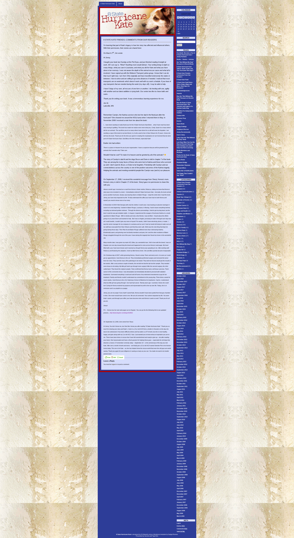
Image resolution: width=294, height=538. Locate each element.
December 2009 (182, 439)
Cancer (179, 203)
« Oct (178, 33)
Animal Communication (184, 191)
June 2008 (180, 483)
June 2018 (180, 279)
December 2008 (182, 466)
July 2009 (180, 447)
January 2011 (181, 406)
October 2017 (181, 284)
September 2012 (182, 370)
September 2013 (182, 348)
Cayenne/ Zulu (181, 208)
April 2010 (180, 430)
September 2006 (182, 508)
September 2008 (182, 475)
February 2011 (181, 403)
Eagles (179, 219)
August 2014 (181, 326)
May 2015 (180, 312)
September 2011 (182, 386)
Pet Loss (179, 247)
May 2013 (180, 356)
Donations (180, 216)
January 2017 (181, 292)
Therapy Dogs (181, 260)
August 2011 (181, 389)
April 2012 (180, 375)
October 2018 (181, 276)
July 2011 (180, 392)
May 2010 (180, 428)
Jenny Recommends (183, 132)
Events (179, 121)
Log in (179, 523)
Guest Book (180, 124)
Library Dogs (181, 230)
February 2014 (181, 337)
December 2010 (182, 408)
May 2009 (180, 452)
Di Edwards (144, 534)
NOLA (179, 241)
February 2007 (181, 499)
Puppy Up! (180, 249)
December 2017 (182, 281)
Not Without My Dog (183, 244)
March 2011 (180, 400)
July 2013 (180, 350)
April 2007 (180, 497)
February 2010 (181, 433)
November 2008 (182, 469)
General (179, 225)
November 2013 (182, 342)
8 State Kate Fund (182, 79)
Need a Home (181, 236)
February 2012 (181, 378)
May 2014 (180, 331)
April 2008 (180, 488)
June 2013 (180, 353)
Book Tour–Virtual (182, 197)
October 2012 (181, 367)
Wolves (179, 269)
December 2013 (182, 339)
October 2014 (181, 323)
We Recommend (182, 266)
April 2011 (180, 397)
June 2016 (180, 301)
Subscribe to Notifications (185, 171)
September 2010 (182, 417)
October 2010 (181, 414)
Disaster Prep (181, 118)
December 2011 (182, 381)
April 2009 (180, 455)
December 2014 (182, 320)
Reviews (179, 258)
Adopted (179, 189)
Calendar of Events (183, 200)
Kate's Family (181, 227)
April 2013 (180, 359)
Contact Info (181, 115)
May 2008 (180, 486)
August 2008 (181, 477)
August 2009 (181, 444)
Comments (182, 529)
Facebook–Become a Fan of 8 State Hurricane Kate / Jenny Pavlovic (186, 54)
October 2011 (181, 383)
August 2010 (181, 419)
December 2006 (182, 505)
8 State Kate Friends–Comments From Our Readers (130, 40)
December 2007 (182, 491)
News (178, 238)
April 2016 (180, 303)
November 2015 (182, 306)
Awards (179, 93)
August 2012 (181, 372)
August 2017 (181, 287)
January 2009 (181, 464)
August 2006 (181, 510)
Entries (181, 526)
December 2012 (182, 364)
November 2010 (182, 411)
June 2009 (180, 450)
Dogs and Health (182, 211)
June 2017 (180, 290)
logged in (114, 364)
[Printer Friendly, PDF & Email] (113, 357)
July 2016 (180, 298)
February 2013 (181, 361)
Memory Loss (181, 233)
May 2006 (180, 513)
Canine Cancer (182, 205)
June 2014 (180, 328)
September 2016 (182, 295)
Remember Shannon (183, 165)
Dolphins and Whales (183, 214)
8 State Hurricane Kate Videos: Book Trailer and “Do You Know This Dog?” (185, 68)
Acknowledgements (183, 91)
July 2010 (180, 422)
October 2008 (181, 472)
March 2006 (180, 516)
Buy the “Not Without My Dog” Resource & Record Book (185, 98)
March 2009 (180, 458)
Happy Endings (182, 126)
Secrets (146, 536)
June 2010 (180, 425)
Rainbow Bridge (182, 162)
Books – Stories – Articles (185, 59)
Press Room (181, 160)
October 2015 (181, 309)
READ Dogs (181, 255)
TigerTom (155, 536)
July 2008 (180, 480)
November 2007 (182, 494)
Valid (181, 531)
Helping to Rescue (183, 129)
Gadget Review (173, 534)
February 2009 (181, 461)
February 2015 (181, 317)
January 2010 (181, 436)
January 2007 (181, 502)
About (120, 3)
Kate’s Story (181, 135)
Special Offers (181, 168)
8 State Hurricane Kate (108, 3)
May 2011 (180, 395)
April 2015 (180, 315)
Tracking (179, 263)
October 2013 (181, 345)
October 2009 (181, 441)
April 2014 (180, 334)
